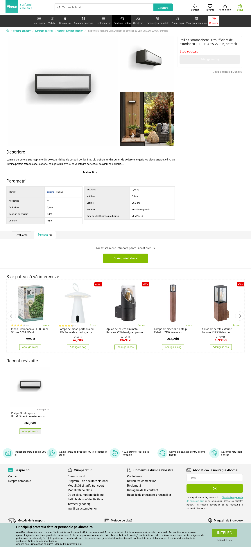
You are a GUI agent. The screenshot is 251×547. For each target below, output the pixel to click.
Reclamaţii (134, 485)
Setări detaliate (224, 540)
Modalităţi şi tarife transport (86, 485)
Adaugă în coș (209, 59)
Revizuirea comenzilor (141, 481)
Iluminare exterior (44, 30)
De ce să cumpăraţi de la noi (86, 494)
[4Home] (9, 31)
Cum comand (76, 476)
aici (80, 543)
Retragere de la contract (142, 490)
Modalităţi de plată (80, 490)
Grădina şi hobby (22, 30)
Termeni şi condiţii (79, 504)
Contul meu (134, 476)
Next (239, 316)
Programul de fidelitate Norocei (88, 481)
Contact (13, 476)
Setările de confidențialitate (85, 499)
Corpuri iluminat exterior (70, 30)
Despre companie (19, 481)
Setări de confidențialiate (42, 540)
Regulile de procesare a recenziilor (149, 494)
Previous (11, 316)
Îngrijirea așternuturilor (82, 508)
